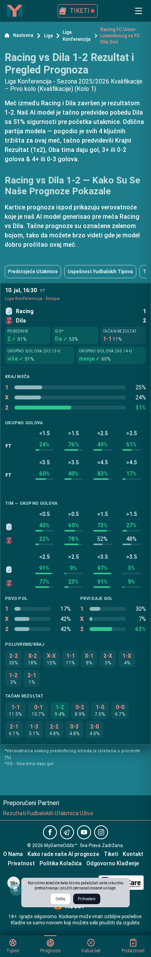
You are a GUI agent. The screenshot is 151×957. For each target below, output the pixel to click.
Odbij (60, 899)
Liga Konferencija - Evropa (32, 298)
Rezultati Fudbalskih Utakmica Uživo (48, 813)
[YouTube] (84, 832)
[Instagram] (101, 832)
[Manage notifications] (15, 889)
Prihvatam (87, 899)
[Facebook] (50, 832)
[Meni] (138, 11)
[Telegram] (67, 832)
